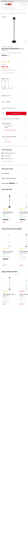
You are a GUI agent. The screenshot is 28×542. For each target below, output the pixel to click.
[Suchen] (3, 8)
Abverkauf (4, 61)
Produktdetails (5, 173)
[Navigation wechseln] (2, 4)
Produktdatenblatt (23, 258)
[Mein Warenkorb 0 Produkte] (25, 4)
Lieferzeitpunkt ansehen (10, 130)
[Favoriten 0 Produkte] (23, 4)
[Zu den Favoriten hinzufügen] (3, 113)
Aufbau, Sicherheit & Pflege (9, 178)
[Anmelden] (20, 4)
